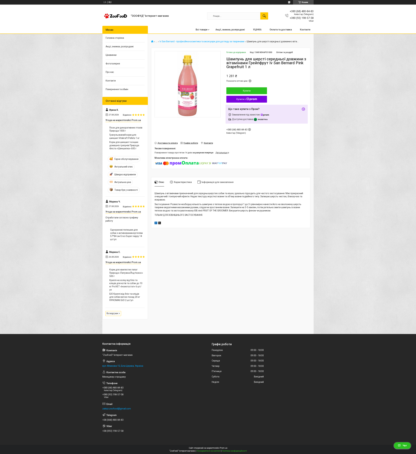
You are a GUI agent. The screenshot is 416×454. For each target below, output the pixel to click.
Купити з (241, 99)
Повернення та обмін (117, 89)
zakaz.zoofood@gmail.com (116, 408)
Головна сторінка (115, 38)
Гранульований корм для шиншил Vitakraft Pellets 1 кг (124, 136)
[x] (159, 223)
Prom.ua (223, 448)
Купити (247, 90)
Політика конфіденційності (234, 451)
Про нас (110, 72)
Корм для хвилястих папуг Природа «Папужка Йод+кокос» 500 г (126, 272)
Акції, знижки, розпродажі (230, 29)
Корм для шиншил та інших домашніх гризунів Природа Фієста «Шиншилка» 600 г (124, 145)
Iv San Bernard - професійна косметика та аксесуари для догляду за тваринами (202, 41)
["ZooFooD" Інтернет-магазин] (115, 15)
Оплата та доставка (281, 29)
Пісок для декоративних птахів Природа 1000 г (125, 129)
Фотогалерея (113, 63)
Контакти (305, 29)
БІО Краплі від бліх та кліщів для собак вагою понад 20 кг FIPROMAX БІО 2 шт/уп (124, 297)
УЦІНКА (257, 29)
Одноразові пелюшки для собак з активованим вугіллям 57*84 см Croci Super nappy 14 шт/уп (126, 234)
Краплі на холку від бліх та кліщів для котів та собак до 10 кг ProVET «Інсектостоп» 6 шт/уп (125, 285)
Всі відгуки (112, 313)
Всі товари (201, 29)
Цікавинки (111, 55)
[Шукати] (264, 16)
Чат (405, 445)
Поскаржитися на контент (209, 451)
